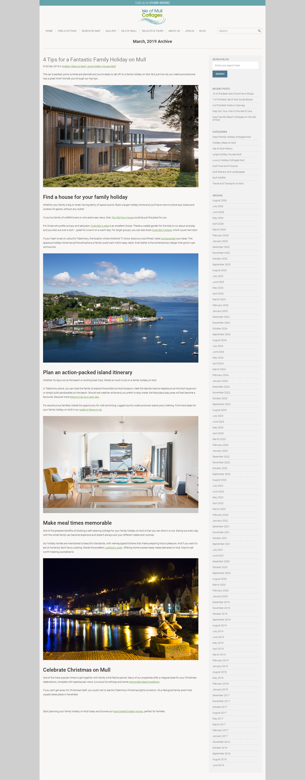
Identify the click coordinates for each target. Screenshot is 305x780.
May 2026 (218, 217)
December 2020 (221, 561)
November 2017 (221, 701)
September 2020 (222, 573)
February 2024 (221, 375)
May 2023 (218, 427)
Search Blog (221, 59)
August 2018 (220, 672)
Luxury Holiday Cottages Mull (228, 160)
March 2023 (219, 439)
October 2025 (220, 258)
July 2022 (218, 485)
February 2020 (221, 590)
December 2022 (221, 456)
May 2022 (218, 497)
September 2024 (222, 334)
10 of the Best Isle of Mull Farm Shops (233, 93)
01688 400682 (160, 3)
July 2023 (218, 415)
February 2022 (221, 514)
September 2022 (222, 474)
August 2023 (220, 410)
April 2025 (218, 293)
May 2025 (218, 287)
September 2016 (222, 753)
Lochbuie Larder (113, 547)
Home (49, 30)
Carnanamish (168, 238)
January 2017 (220, 736)
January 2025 (220, 311)
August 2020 (220, 578)
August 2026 (220, 200)
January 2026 (220, 241)
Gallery (111, 30)
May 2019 (218, 643)
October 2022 (220, 468)
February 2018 (221, 683)
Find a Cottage (67, 30)
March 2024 (219, 369)
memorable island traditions (144, 681)
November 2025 (221, 252)
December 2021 (221, 526)
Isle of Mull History (223, 148)
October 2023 (220, 398)
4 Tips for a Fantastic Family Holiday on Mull (94, 59)
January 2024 (220, 381)
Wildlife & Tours (152, 30)
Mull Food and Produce (225, 166)
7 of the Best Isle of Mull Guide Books (233, 99)
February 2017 (221, 730)
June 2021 (218, 555)
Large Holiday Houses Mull (101, 66)
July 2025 (218, 276)
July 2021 (218, 549)
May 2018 (218, 677)
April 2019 (218, 648)
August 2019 (220, 625)
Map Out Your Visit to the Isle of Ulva (232, 111)
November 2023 (221, 392)
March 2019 (219, 654)
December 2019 (221, 602)
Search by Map (91, 30)
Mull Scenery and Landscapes (229, 171)
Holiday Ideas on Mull (73, 66)
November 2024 (221, 322)
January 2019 (220, 666)
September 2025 (222, 264)
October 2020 (220, 567)
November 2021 (221, 532)
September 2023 (222, 404)
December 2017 (221, 695)
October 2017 (220, 707)
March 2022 (219, 509)
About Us (174, 30)
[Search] (259, 31)
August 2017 (220, 712)
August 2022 (220, 479)
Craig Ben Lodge (100, 225)
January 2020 (220, 596)
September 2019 (222, 619)
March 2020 (219, 584)
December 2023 (221, 386)
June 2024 (218, 351)
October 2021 (220, 538)
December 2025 (221, 247)
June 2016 (218, 765)
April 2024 (218, 363)
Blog (202, 30)
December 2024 (221, 316)
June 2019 (218, 637)
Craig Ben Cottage (162, 230)
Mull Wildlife (219, 177)
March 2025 (219, 299)
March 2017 (219, 724)
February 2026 (221, 235)
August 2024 (220, 340)
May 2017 (218, 718)
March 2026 (219, 229)
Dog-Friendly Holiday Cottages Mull (232, 136)
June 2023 (218, 421)
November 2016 (221, 741)
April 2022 (218, 503)
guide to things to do (90, 409)
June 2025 (218, 282)
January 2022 (220, 520)
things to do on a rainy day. (85, 397)
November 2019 (221, 608)
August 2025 (220, 270)
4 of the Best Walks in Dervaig (229, 105)
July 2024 (218, 346)
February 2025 (221, 305)
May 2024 (218, 357)
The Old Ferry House (123, 217)
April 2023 (218, 433)
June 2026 (218, 212)
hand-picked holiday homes (128, 711)
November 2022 (221, 462)
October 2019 (220, 613)
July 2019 (218, 631)
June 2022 (218, 491)
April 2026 (218, 223)
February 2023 (221, 445)
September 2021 (222, 544)
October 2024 (220, 328)
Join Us (189, 30)
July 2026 (218, 206)
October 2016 (220, 747)
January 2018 (220, 689)
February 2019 (221, 660)
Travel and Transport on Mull (228, 183)
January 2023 (220, 450)
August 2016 (220, 759)
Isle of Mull (129, 30)
